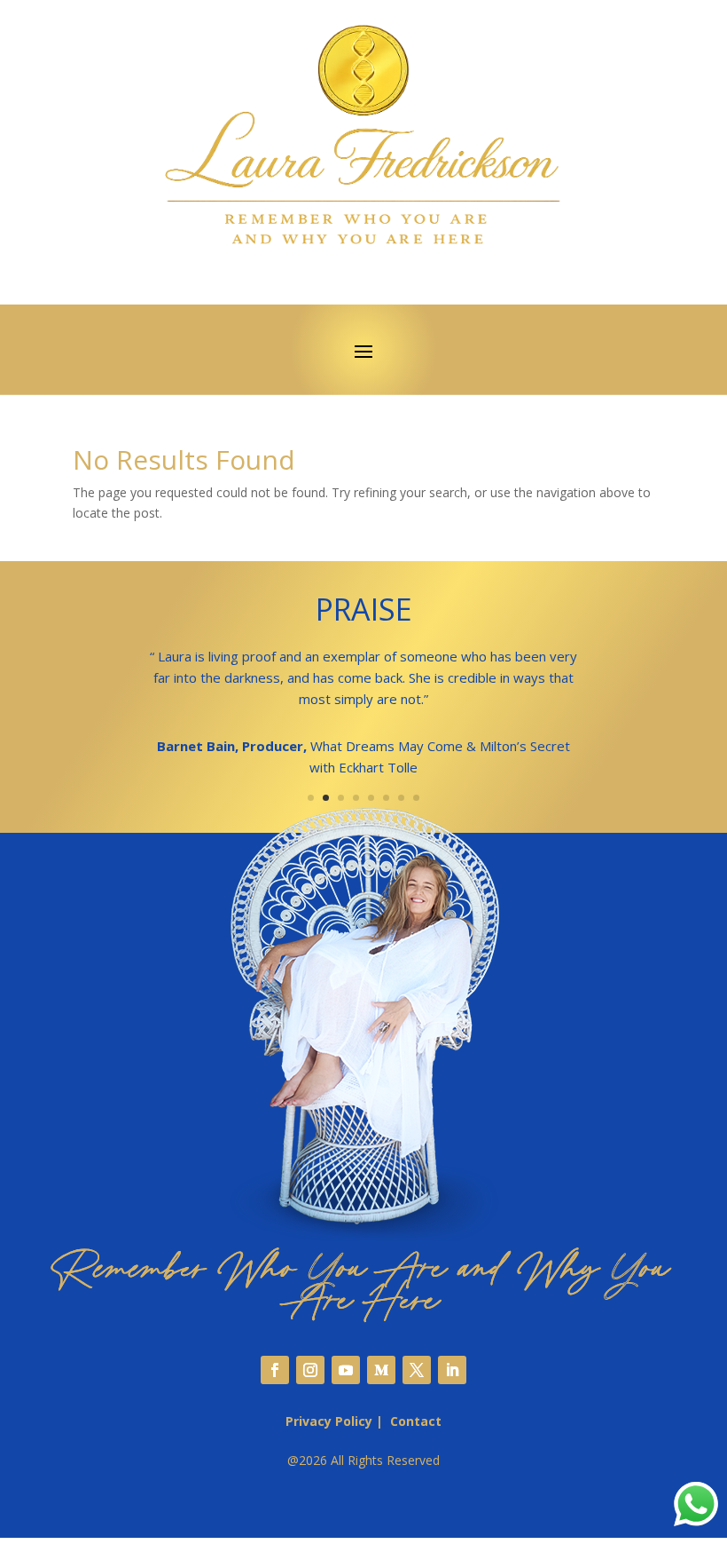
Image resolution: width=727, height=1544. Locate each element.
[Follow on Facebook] (275, 1370)
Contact (416, 1421)
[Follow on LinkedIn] (452, 1370)
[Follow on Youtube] (346, 1370)
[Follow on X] (417, 1370)
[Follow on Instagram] (310, 1370)
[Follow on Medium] (381, 1370)
